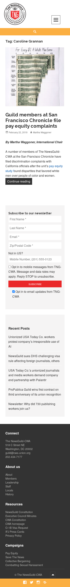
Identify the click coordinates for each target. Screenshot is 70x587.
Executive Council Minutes (20, 516)
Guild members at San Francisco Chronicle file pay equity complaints (33, 120)
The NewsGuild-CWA (30, 575)
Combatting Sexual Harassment (24, 565)
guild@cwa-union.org (17, 453)
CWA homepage (15, 524)
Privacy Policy (13, 535)
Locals (9, 490)
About (8, 474)
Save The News (14, 557)
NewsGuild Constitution (19, 512)
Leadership (12, 482)
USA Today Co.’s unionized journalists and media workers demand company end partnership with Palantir (33, 375)
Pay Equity (11, 553)
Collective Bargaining (17, 561)
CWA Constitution (15, 520)
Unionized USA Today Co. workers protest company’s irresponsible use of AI (33, 342)
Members (11, 478)
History (9, 494)
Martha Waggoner (42, 132)
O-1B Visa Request (16, 528)
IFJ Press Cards (14, 531)
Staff (8, 486)
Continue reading (19, 181)
